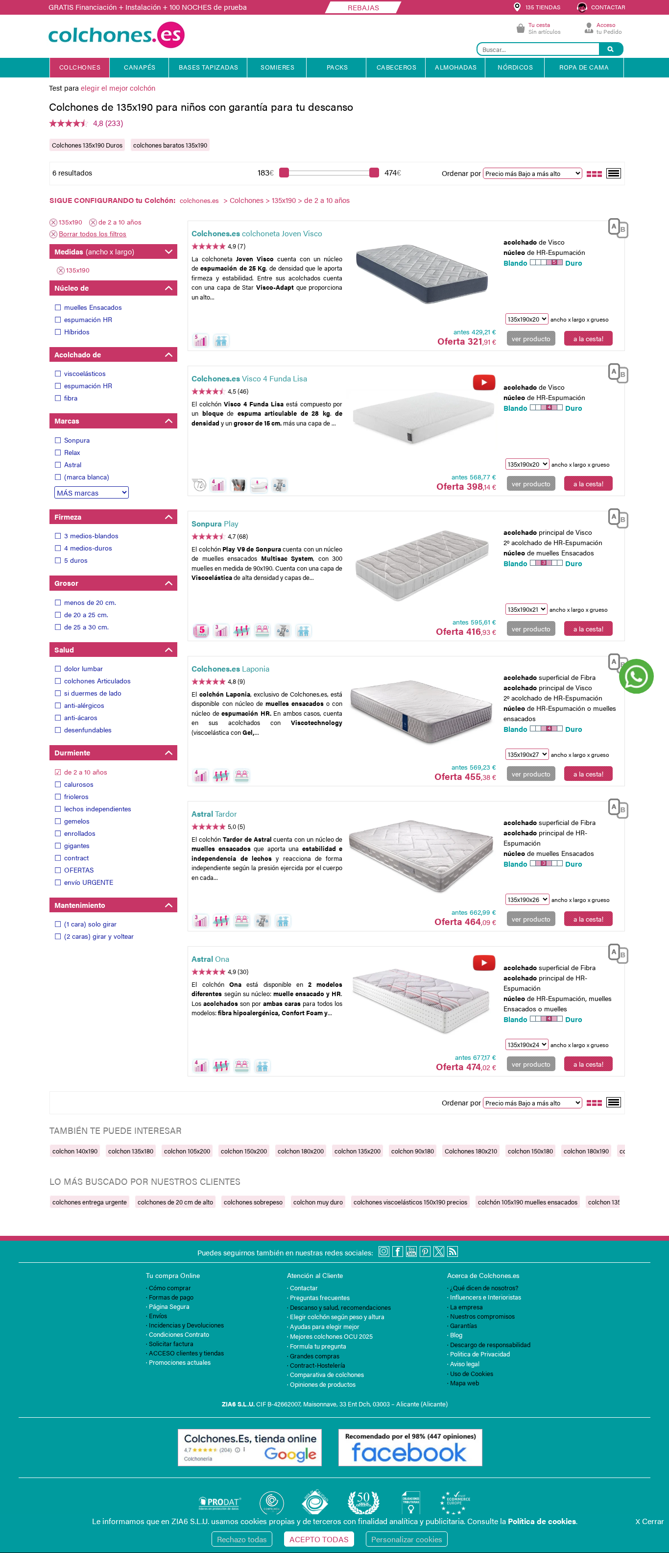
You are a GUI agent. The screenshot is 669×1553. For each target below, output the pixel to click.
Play (215, 523)
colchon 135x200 (357, 1150)
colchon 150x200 (244, 1150)
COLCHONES (80, 67)
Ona (210, 958)
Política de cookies (542, 1521)
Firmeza (67, 516)
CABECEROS (397, 67)
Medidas (94, 251)
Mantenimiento (79, 905)
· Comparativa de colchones (325, 1374)
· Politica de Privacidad (478, 1353)
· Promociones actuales (178, 1362)
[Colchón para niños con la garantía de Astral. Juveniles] (422, 1000)
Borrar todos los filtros (92, 233)
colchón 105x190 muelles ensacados (527, 1201)
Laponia (230, 668)
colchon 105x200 (187, 1150)
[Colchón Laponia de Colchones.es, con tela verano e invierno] (422, 710)
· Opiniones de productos (321, 1384)
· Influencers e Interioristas (484, 1297)
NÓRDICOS (515, 67)
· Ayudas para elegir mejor (323, 1326)
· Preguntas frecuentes (318, 1297)
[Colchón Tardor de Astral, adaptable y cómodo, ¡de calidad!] (422, 855)
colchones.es (199, 200)
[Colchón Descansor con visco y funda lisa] (422, 420)
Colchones (246, 200)
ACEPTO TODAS (319, 1539)
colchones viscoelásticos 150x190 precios (410, 1201)
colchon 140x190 (74, 1150)
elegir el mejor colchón (118, 87)
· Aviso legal (463, 1363)
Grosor (66, 582)
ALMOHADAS (456, 67)
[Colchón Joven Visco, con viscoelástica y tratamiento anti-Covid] (422, 275)
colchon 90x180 (412, 1150)
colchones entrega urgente (89, 1201)
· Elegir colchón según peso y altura (335, 1316)
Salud (64, 649)
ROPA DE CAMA (584, 67)
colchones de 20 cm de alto (175, 1201)
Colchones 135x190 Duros (87, 145)
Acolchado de (77, 354)
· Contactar (302, 1287)
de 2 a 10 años (120, 221)
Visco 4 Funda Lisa (249, 378)
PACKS (337, 67)
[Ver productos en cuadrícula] (594, 173)
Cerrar (650, 1521)
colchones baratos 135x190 (170, 145)
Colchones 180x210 (471, 1150)
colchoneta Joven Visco (256, 233)
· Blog (454, 1334)
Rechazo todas (242, 1539)
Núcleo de (71, 287)
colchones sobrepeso (253, 1201)
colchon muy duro (318, 1201)
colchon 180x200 (301, 1150)
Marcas (66, 420)
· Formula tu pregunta (316, 1346)
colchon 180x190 (586, 1150)
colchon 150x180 (530, 1150)
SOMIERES (277, 67)
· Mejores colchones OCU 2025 (330, 1336)
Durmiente (72, 752)
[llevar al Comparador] (614, 227)
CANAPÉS (140, 67)
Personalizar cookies (406, 1539)
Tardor (214, 813)
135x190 (284, 200)
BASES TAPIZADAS (209, 67)
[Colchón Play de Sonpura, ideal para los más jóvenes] (422, 565)
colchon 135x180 (130, 1150)
